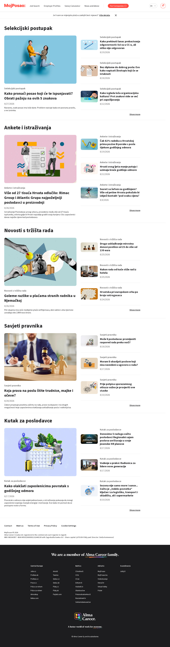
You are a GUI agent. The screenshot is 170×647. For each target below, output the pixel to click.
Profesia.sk (34, 575)
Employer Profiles (52, 6)
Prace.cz (34, 583)
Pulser (100, 590)
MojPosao (101, 571)
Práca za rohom (36, 587)
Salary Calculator (72, 6)
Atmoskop (34, 594)
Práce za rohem (36, 590)
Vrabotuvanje (102, 579)
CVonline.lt (79, 571)
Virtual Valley (102, 587)
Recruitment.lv (80, 598)
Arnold (55, 571)
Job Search (35, 6)
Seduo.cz (56, 579)
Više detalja (104, 15)
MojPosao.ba (102, 575)
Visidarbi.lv (79, 587)
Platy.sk (56, 590)
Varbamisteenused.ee (83, 602)
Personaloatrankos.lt (83, 594)
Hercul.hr (101, 583)
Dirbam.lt (78, 583)
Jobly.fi (122, 571)
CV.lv (77, 575)
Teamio (55, 575)
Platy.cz (56, 587)
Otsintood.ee (80, 590)
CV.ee (77, 579)
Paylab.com (57, 594)
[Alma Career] (85, 617)
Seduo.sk (56, 583)
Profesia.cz (34, 579)
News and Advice (91, 6)
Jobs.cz (33, 571)
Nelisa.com (35, 598)
